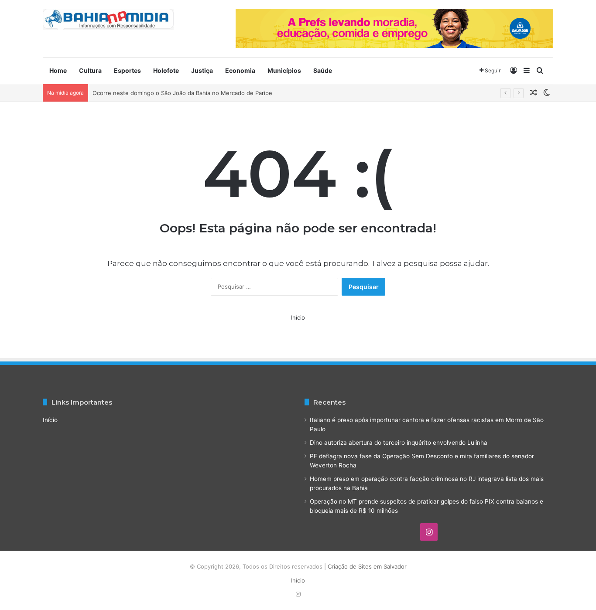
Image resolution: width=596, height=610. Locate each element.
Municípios (284, 70)
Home (58, 70)
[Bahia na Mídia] (108, 19)
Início (298, 317)
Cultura (90, 70)
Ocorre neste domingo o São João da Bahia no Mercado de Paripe (182, 92)
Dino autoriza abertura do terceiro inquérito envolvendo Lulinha (398, 442)
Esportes (127, 70)
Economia (240, 70)
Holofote (166, 70)
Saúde (322, 70)
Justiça (202, 70)
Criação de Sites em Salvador (367, 566)
